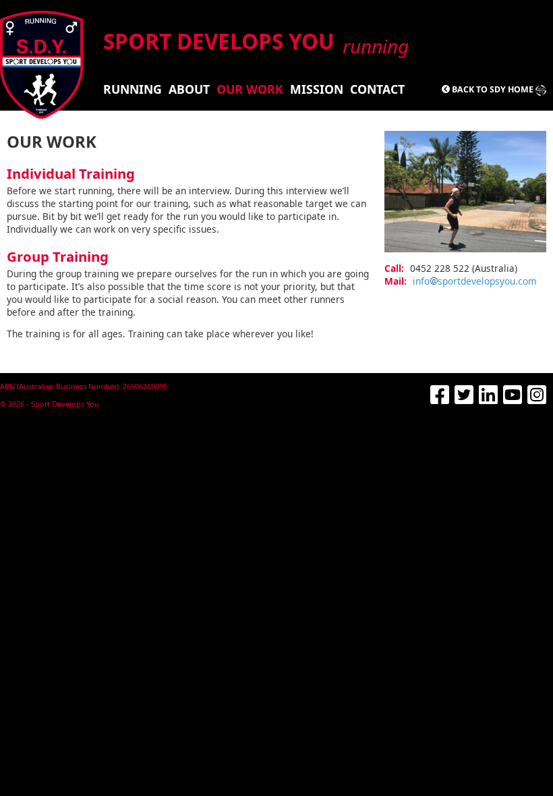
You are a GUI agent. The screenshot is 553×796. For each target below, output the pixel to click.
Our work (249, 89)
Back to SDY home (492, 89)
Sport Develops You (254, 41)
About (189, 89)
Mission (316, 89)
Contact (377, 89)
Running (132, 89)
